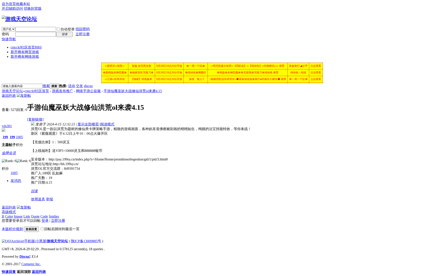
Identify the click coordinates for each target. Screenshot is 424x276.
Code (44, 216)
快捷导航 (9, 39)
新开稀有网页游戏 (25, 52)
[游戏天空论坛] (19, 19)
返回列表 (9, 95)
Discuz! (24, 256)
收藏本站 (23, 4)
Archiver (17, 241)
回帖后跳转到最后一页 (62, 229)
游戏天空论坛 (12, 91)
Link (26, 216)
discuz (88, 86)
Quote (35, 216)
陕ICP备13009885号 (86, 241)
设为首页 (9, 4)
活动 (71, 86)
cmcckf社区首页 (26, 47)
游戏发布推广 (62, 91)
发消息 (16, 181)
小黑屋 (41, 241)
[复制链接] (35, 119)
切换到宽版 (33, 8)
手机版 (29, 241)
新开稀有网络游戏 (25, 56)
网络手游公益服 (88, 91)
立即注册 (83, 34)
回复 (34, 191)
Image (18, 216)
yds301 (7, 126)
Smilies (54, 216)
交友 (79, 86)
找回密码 (83, 29)
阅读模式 (107, 124)
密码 (5, 34)
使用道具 (38, 199)
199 (5, 137)
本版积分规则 (12, 229)
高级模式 (9, 212)
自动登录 (68, 29)
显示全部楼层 (88, 124)
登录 (45, 220)
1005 (19, 137)
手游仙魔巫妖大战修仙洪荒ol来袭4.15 (133, 91)
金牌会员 (9, 153)
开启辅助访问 (12, 8)
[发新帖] (24, 95)
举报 (49, 199)
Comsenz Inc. (31, 264)
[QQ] (6, 241)
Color (9, 216)
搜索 (46, 86)
